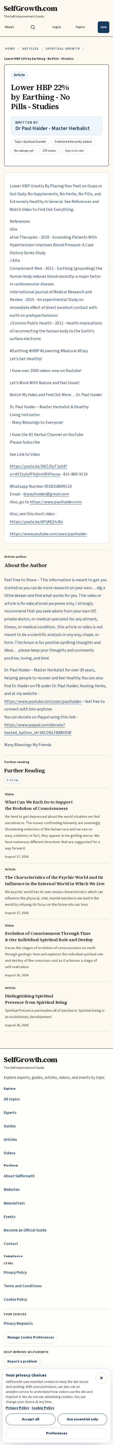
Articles (30, 49)
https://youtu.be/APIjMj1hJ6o (36, 522)
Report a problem (22, 1361)
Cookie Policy (15, 1299)
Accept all (30, 1419)
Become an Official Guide (25, 1230)
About (9, 27)
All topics (12, 1099)
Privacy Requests (18, 1323)
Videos (10, 1153)
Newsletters (14, 1203)
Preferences (56, 1433)
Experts (10, 1113)
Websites (12, 1189)
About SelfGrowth (19, 1176)
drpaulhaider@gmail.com (46, 494)
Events (10, 1217)
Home (10, 49)
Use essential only (82, 1419)
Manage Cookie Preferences (30, 1337)
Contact (11, 1244)
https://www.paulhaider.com (56, 502)
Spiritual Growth (63, 49)
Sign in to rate (74, 150)
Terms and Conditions (23, 1286)
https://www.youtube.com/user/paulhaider (48, 534)
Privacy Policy (15, 1272)
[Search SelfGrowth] (33, 27)
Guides (10, 1126)
